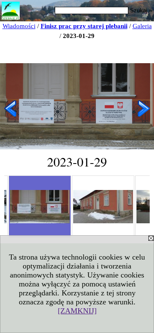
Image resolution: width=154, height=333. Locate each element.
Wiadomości (19, 26)
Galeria (142, 26)
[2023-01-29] (40, 206)
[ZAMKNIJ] (77, 311)
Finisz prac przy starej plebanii (84, 26)
